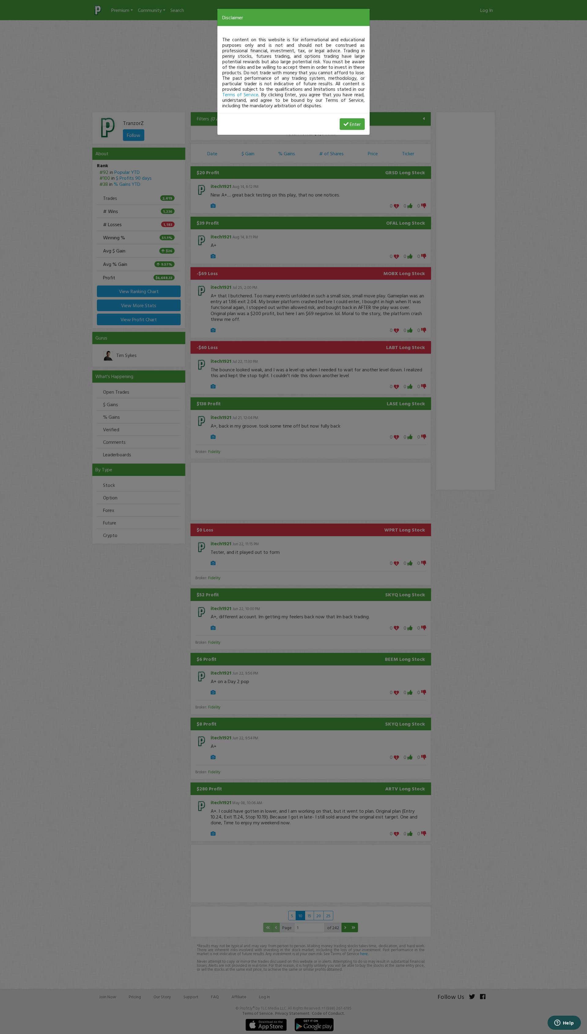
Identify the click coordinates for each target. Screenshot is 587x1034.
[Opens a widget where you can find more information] (564, 1023)
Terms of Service (240, 94)
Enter (355, 124)
